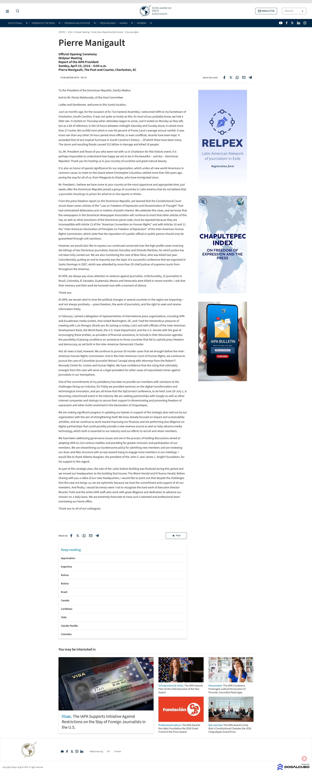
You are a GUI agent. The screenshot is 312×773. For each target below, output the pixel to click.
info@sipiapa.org (96, 751)
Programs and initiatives (77, 23)
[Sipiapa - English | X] (292, 23)
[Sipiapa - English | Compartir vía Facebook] (71, 535)
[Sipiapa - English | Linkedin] (298, 22)
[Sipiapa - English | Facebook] (286, 22)
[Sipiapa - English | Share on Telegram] (250, 77)
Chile (63, 617)
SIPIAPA (62, 32)
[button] (266, 11)
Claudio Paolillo (69, 626)
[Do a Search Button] (16, 11)
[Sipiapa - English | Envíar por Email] (243, 77)
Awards (123, 23)
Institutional (15, 23)
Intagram (76, 751)
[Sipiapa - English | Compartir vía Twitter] (77, 535)
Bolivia (65, 575)
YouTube (62, 751)
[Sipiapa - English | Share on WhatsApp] (237, 77)
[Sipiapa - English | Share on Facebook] (224, 77)
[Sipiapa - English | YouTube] (281, 23)
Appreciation (68, 558)
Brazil (64, 592)
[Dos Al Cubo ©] (294, 769)
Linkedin (81, 751)
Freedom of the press (43, 23)
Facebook (67, 751)
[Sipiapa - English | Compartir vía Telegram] (97, 535)
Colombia (66, 634)
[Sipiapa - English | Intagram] (304, 22)
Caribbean (66, 609)
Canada (65, 600)
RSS (108, 751)
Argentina (66, 566)
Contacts (117, 751)
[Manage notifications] (304, 758)
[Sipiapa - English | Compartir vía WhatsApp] (84, 535)
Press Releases (107, 23)
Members (141, 23)
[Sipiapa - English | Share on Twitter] (231, 77)
